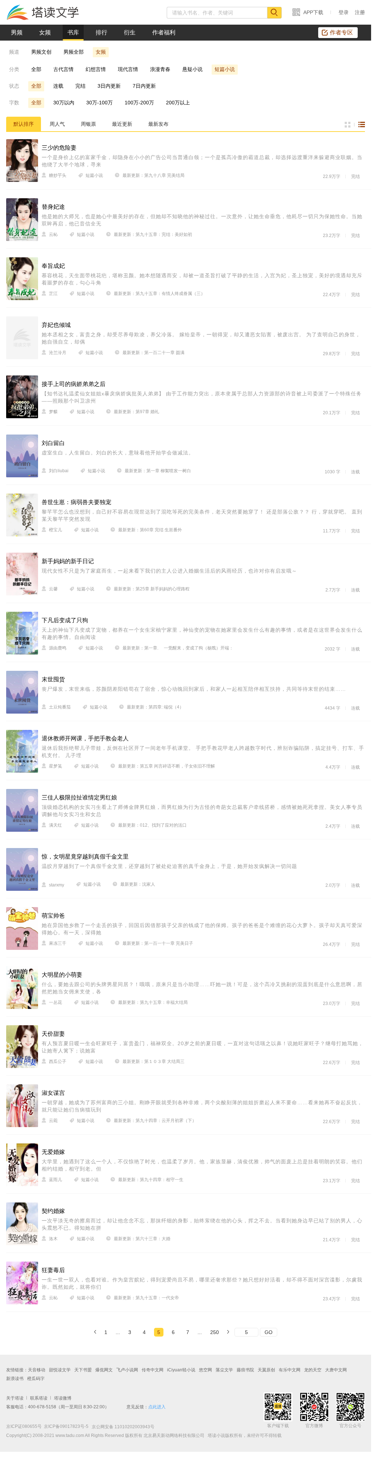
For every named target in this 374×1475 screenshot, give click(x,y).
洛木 (53, 1238)
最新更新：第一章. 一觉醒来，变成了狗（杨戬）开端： (177, 648)
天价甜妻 (53, 1034)
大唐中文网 (336, 1369)
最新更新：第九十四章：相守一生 (150, 1179)
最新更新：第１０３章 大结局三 (153, 1061)
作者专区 (341, 32)
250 (214, 1332)
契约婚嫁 (53, 1211)
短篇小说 (225, 69)
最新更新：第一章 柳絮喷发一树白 (158, 470)
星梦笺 (55, 766)
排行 (101, 32)
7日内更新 (144, 86)
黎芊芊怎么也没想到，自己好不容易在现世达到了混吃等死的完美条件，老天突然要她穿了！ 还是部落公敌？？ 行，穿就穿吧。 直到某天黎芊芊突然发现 (202, 515)
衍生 (130, 32)
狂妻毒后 (53, 1270)
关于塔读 (15, 1398)
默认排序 (23, 124)
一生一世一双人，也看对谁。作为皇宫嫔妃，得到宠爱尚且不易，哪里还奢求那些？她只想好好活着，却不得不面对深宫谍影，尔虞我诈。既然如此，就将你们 (202, 1283)
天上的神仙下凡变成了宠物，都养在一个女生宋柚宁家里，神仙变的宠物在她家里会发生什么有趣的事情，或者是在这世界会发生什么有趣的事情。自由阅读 (202, 633)
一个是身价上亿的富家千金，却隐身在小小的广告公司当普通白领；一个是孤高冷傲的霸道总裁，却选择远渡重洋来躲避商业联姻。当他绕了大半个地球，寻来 (202, 160)
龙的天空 (312, 1369)
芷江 (53, 293)
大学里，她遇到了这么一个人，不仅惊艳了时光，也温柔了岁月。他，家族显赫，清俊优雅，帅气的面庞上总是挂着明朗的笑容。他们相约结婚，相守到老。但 (202, 1165)
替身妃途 (53, 207)
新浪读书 (15, 1378)
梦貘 (53, 411)
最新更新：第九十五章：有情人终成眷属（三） (159, 293)
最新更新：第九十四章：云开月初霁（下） (155, 1120)
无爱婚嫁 (53, 1152)
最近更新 (122, 124)
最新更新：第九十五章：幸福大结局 (153, 1002)
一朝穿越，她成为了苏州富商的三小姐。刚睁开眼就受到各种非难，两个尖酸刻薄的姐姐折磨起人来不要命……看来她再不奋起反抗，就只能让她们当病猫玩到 (202, 1106)
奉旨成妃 (53, 266)
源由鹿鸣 (57, 648)
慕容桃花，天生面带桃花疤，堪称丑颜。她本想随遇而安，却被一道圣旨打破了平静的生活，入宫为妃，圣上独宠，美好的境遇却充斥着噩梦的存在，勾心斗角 (202, 279)
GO (269, 1332)
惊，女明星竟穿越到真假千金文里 (85, 856)
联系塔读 (38, 1398)
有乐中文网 (289, 1369)
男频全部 (73, 52)
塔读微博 (62, 1398)
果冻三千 (57, 943)
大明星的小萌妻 (62, 975)
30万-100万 (99, 102)
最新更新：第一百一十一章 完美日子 (157, 943)
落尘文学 (224, 1369)
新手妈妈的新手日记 (68, 561)
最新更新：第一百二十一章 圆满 (153, 352)
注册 (360, 12)
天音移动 (36, 1369)
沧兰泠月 (57, 352)
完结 (80, 86)
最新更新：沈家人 (137, 884)
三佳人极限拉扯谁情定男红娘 (79, 797)
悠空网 (205, 1369)
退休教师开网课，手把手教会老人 (85, 738)
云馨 (53, 588)
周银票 (88, 124)
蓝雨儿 (55, 1179)
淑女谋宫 (53, 1093)
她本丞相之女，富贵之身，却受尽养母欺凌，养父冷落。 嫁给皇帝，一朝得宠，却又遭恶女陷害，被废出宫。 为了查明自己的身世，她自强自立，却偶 (201, 338)
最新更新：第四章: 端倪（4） (155, 707)
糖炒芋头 (57, 175)
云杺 (53, 234)
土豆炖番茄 (60, 707)
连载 (58, 86)
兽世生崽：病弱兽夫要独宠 (76, 502)
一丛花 (55, 1002)
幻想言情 (96, 69)
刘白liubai (58, 470)
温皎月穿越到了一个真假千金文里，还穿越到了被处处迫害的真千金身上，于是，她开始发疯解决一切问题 (169, 866)
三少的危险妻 (59, 148)
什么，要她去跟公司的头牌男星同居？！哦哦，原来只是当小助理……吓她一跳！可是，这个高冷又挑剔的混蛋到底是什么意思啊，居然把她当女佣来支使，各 (202, 987)
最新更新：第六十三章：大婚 (142, 1238)
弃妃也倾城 (56, 325)
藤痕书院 (245, 1369)
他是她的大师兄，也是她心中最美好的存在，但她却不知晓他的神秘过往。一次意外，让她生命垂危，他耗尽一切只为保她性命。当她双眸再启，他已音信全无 (202, 220)
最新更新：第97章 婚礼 (136, 411)
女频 (45, 32)
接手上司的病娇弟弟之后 (73, 384)
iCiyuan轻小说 (181, 1369)
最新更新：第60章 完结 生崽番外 (150, 529)
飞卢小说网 (127, 1369)
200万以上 (178, 102)
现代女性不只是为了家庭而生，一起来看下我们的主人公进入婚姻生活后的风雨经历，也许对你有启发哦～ (169, 571)
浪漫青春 (160, 69)
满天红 (55, 825)
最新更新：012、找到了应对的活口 (152, 825)
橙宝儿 (55, 529)
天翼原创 (266, 1369)
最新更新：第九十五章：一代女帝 (146, 1297)
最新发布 (158, 124)
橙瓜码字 (36, 1378)
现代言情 (128, 69)
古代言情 (63, 69)
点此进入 (157, 1406)
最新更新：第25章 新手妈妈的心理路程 (152, 588)
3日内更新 (109, 86)
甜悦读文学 (60, 1369)
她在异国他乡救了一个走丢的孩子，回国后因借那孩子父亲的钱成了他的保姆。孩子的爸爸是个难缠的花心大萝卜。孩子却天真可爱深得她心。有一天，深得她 (202, 928)
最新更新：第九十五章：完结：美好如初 (153, 234)
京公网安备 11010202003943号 (121, 1426)
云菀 (53, 1120)
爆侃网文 (104, 1369)
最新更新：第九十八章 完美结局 (153, 175)
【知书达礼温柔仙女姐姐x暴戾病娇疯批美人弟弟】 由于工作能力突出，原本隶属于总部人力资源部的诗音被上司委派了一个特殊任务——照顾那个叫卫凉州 (202, 397)
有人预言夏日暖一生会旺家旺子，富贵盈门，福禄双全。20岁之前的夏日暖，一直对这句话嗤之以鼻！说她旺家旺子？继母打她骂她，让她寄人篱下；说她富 (202, 1047)
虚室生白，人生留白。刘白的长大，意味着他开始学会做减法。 (118, 453)
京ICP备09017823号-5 (66, 1426)
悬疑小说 (192, 69)
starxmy (56, 885)
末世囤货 (53, 679)
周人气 (57, 124)
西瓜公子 (57, 1061)
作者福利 (163, 32)
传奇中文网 (152, 1369)
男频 (16, 32)
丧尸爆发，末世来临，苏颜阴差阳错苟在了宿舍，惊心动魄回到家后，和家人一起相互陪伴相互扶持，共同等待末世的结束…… (194, 689)
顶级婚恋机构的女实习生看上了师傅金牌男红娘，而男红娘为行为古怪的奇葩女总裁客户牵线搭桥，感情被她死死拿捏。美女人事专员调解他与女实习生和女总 (202, 810)
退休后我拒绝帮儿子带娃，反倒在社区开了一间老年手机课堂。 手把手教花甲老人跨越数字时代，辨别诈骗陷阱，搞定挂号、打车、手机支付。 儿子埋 (203, 751)
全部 (36, 69)
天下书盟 (83, 1369)
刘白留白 (53, 443)
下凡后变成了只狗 (65, 620)
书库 (73, 32)
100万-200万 (139, 102)
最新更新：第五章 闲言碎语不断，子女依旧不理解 (166, 766)
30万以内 (63, 102)
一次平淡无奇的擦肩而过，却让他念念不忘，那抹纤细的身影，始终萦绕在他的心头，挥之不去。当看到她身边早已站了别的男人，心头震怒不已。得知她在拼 (202, 1224)
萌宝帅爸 (53, 916)
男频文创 (41, 52)
